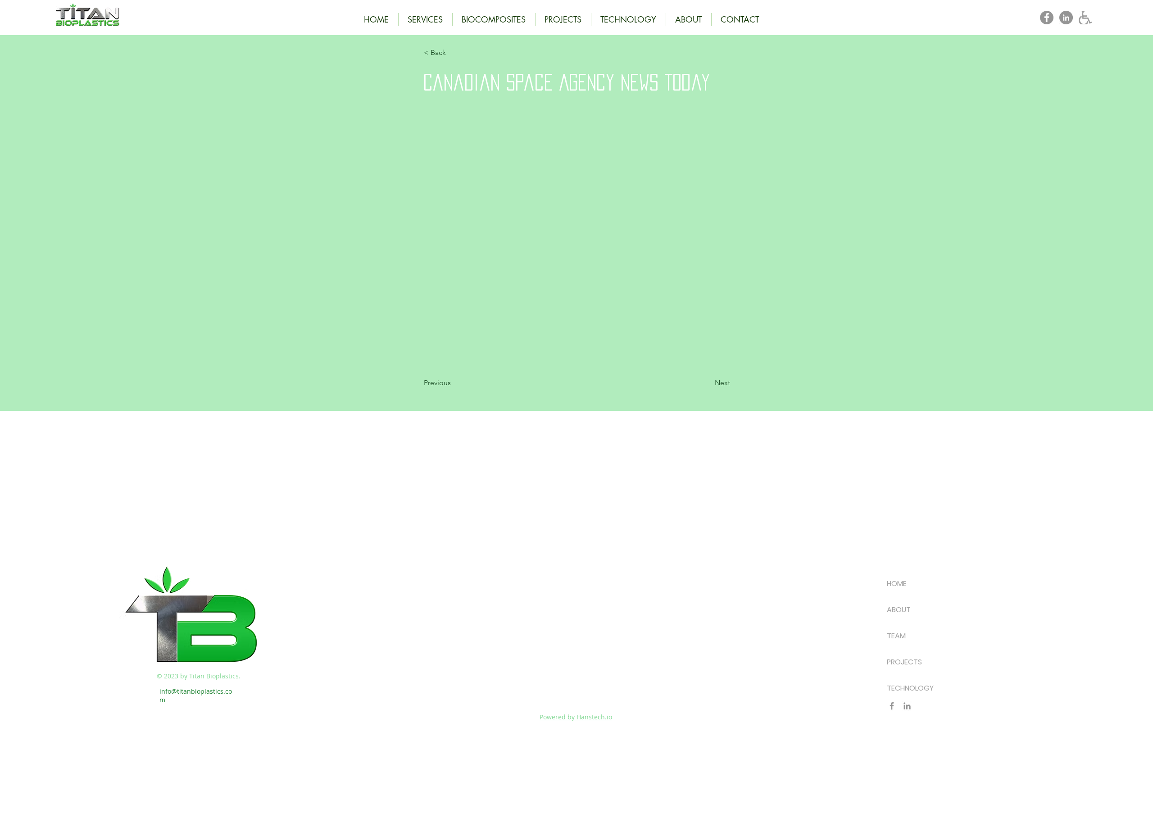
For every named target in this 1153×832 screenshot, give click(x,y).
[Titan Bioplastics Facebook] (1046, 17)
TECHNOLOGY (910, 688)
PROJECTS (904, 662)
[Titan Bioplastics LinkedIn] (1066, 17)
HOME (897, 583)
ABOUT (899, 610)
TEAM (896, 636)
